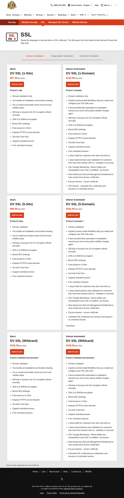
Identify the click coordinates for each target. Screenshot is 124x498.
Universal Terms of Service (73, 489)
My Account (54, 472)
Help (65, 472)
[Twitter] (62, 480)
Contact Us (76, 472)
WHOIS (88, 472)
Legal (42, 493)
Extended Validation (89, 56)
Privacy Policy (52, 493)
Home (35, 472)
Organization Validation (62, 56)
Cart (43, 472)
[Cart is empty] (116, 5)
